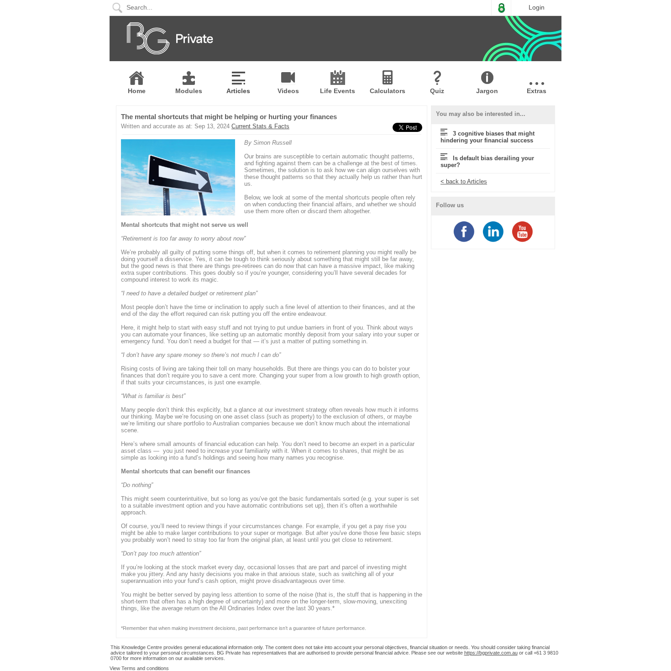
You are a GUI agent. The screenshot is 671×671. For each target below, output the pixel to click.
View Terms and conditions (139, 668)
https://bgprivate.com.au (491, 652)
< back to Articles (463, 181)
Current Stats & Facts (260, 126)
